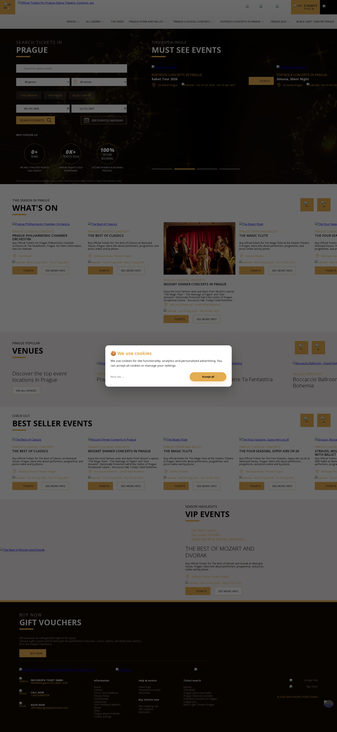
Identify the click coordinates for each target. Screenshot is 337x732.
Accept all (208, 376)
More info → (117, 377)
